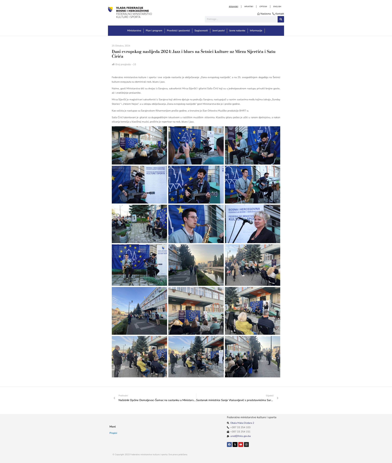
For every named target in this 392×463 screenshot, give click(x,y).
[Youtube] (240, 444)
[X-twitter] (235, 444)
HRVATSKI (248, 6)
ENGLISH (277, 6)
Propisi (113, 433)
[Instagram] (246, 444)
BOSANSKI (233, 6)
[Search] (281, 19)
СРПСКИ (263, 6)
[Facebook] (229, 444)
